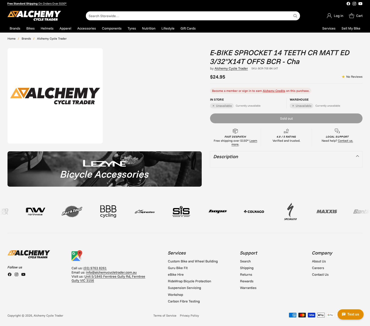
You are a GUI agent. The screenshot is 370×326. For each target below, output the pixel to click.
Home (11, 38)
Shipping (247, 268)
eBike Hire (176, 274)
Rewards (247, 281)
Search (245, 261)
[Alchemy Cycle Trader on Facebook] (348, 4)
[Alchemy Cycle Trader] (34, 16)
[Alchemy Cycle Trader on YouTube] (360, 4)
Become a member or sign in (231, 91)
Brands (26, 38)
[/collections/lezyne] (104, 169)
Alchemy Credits (274, 91)
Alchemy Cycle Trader (52, 38)
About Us (319, 261)
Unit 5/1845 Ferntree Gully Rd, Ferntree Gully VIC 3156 (108, 278)
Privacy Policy (189, 315)
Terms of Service (164, 315)
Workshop (175, 294)
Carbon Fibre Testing (184, 301)
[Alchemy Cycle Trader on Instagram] (354, 4)
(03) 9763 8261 (95, 268)
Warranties (248, 288)
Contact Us (320, 274)
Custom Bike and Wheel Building (193, 261)
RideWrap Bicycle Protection (189, 281)
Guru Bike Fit (178, 268)
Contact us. (345, 141)
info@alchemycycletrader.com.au (111, 272)
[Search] (295, 15)
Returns (246, 274)
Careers (318, 268)
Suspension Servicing (184, 288)
